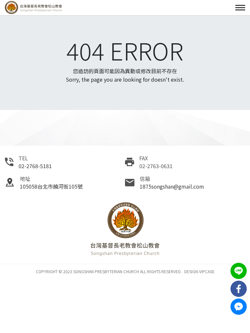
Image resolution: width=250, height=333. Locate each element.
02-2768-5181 (35, 166)
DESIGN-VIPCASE (199, 271)
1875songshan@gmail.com (172, 186)
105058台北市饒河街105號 (51, 186)
